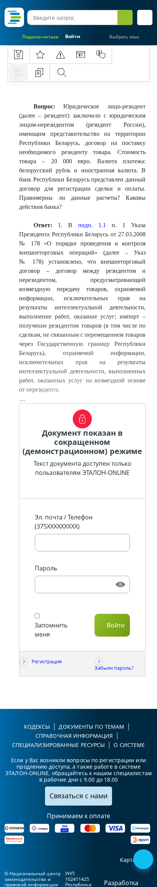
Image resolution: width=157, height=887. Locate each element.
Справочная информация (74, 735)
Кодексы (37, 726)
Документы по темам (91, 726)
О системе (129, 744)
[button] (144, 17)
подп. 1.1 (92, 225)
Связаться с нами (78, 795)
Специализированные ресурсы (58, 744)
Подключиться (40, 36)
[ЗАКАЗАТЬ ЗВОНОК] (144, 860)
